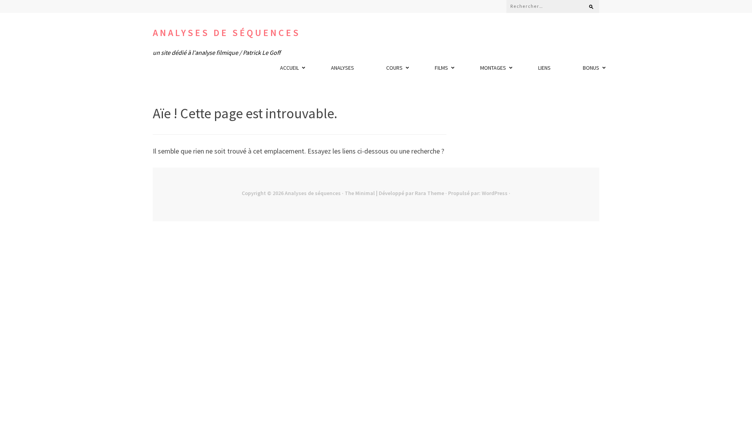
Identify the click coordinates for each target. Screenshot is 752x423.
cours (394, 67)
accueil (289, 67)
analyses (342, 67)
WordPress (495, 193)
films (441, 67)
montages (493, 67)
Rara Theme (429, 193)
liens (544, 67)
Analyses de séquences (226, 32)
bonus (591, 67)
